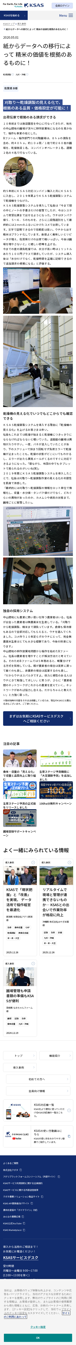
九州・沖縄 (20, 74)
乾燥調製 (7, 74)
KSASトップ (9, 23)
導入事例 (21, 23)
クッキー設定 (38, 1327)
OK (38, 1338)
